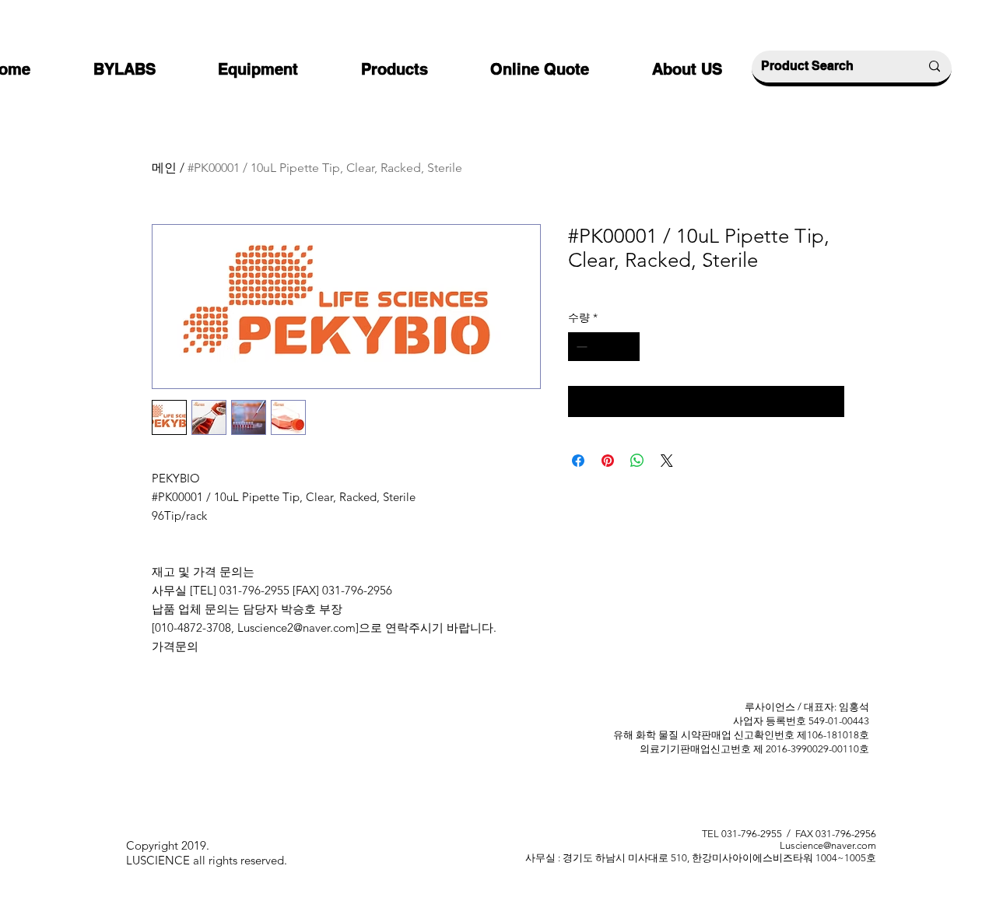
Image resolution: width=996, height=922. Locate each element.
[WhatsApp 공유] (637, 460)
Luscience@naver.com (828, 845)
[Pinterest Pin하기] (607, 460)
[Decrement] (580, 346)
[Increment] (627, 346)
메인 (164, 167)
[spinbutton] (604, 346)
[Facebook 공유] (578, 460)
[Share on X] (667, 460)
